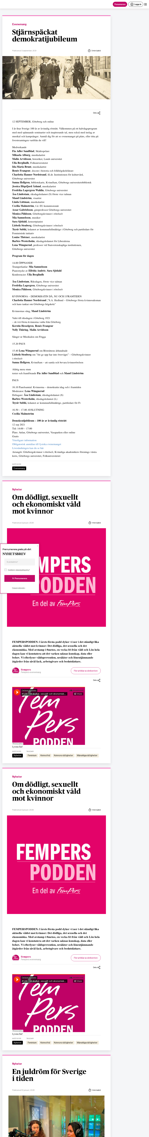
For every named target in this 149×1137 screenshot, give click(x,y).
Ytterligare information (24, 440)
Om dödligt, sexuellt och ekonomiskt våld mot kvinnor (46, 504)
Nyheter (17, 489)
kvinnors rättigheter (63, 755)
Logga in (137, 4)
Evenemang (19, 24)
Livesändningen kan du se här (28, 448)
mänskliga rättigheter (87, 755)
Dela (95, 113)
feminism (32, 755)
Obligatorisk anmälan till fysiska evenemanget (36, 444)
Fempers (26, 670)
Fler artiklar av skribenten (86, 671)
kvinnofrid (45, 755)
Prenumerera (120, 4)
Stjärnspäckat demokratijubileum (44, 36)
